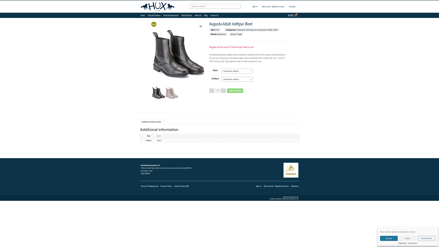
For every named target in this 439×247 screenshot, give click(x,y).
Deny (408, 238)
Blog (206, 15)
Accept (389, 238)
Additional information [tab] (151, 122)
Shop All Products (154, 15)
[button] (201, 26)
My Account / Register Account (273, 6)
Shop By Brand (186, 15)
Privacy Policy (413, 243)
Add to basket (235, 91)
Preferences (427, 238)
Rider (270, 30)
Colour (215, 78)
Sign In (254, 6)
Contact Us (214, 15)
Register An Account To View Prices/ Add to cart (231, 47)
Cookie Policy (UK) (181, 186)
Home (143, 15)
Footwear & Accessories (256, 30)
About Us (198, 15)
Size (215, 70)
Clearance (240, 30)
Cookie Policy (402, 243)
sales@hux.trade (147, 171)
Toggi (239, 34)
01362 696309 (145, 173)
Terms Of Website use (149, 186)
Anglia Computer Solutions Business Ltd (284, 199)
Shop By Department (170, 15)
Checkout (292, 6)
